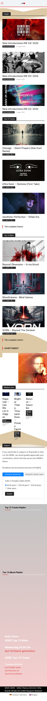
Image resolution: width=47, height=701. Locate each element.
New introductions (8, 46)
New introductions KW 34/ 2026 (20, 43)
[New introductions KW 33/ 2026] (23, 62)
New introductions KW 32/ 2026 (20, 109)
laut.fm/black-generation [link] (20, 651)
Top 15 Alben (9, 235)
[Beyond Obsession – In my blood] (23, 250)
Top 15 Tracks (9, 119)
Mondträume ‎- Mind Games (17, 297)
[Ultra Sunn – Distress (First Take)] (23, 170)
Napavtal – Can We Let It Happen (5, 408)
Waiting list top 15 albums (17, 434)
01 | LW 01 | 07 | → (9, 268)
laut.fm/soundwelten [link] (13, 674)
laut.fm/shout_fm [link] (12, 670)
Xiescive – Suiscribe (29, 403)
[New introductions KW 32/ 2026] (23, 95)
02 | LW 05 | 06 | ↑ (8, 300)
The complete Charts (13, 227)
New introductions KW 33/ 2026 (20, 76)
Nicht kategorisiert (7, 420)
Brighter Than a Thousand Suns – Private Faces (17, 414)
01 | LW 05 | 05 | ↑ (8, 154)
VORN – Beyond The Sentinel (18, 330)
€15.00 (36, 485)
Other (11, 488)
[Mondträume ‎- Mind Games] (23, 283)
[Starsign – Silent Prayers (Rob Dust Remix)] (23, 134)
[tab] (13, 474)
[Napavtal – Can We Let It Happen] (5, 394)
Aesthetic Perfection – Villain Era (20, 216)
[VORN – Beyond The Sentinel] (23, 316)
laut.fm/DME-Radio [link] (13, 667)
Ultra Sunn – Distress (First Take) (21, 184)
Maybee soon (9, 387)
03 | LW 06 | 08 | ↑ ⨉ (9, 333)
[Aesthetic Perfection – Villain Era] (23, 203)
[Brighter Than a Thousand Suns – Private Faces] (17, 394)
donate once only (34, 474)
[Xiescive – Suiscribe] (29, 394)
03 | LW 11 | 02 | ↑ (8, 220)
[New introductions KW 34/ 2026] (23, 29)
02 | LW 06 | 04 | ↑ (8, 187)
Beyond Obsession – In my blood (20, 264)
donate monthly (13, 474)
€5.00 (11, 485)
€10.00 (24, 485)
